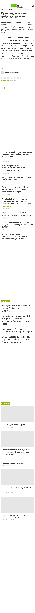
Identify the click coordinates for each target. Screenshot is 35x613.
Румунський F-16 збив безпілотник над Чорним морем (16, 178)
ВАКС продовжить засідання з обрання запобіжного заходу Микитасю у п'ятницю (14, 168)
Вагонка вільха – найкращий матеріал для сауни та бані (15, 516)
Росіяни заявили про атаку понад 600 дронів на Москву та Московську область (17, 224)
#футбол (3, 68)
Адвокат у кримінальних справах (16, 463)
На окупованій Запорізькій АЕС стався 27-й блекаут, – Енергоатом (16, 214)
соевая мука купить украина (14, 425)
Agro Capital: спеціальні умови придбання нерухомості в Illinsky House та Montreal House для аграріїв (17, 201)
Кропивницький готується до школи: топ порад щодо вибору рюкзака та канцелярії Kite (17, 154)
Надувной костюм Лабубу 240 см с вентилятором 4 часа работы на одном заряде (17, 452)
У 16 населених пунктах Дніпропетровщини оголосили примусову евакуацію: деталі (14, 236)
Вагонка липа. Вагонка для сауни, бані (17, 489)
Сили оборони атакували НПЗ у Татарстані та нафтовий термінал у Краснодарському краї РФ (16, 189)
